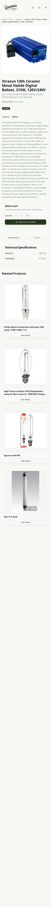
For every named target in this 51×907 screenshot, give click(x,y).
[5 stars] (12, 102)
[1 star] (3, 102)
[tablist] (25, 237)
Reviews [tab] (37, 238)
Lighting (19, 19)
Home (4, 19)
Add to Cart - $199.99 (27, 222)
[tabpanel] (25, 253)
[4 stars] (10, 102)
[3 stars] (8, 102)
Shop (11, 19)
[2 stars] (5, 102)
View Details (25, 335)
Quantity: (8, 215)
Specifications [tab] (14, 238)
